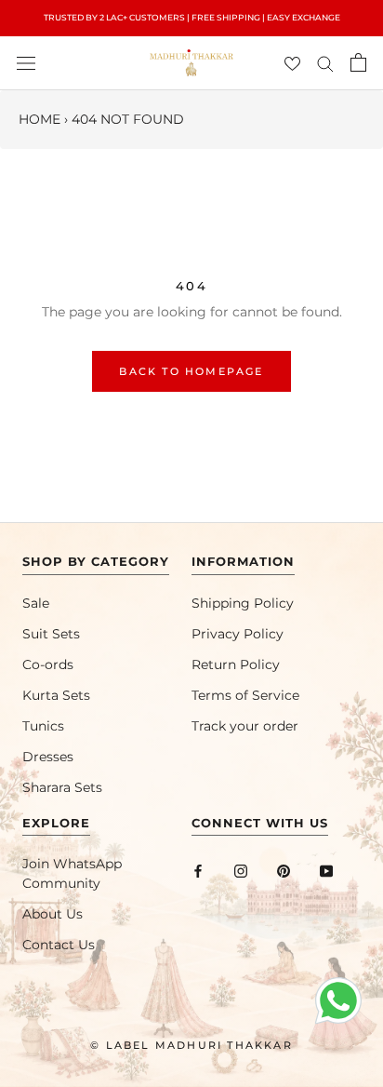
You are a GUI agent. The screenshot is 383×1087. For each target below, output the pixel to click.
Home (39, 119)
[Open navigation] (26, 63)
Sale (35, 603)
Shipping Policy (243, 603)
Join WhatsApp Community (72, 873)
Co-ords (47, 664)
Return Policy (236, 664)
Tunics (43, 726)
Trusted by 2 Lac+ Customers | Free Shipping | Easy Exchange (192, 17)
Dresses (47, 756)
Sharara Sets (62, 787)
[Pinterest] (283, 870)
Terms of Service (245, 695)
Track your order (245, 726)
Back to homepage (191, 371)
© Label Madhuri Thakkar (191, 1045)
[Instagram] (240, 870)
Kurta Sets (56, 695)
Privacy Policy (238, 633)
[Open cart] (358, 62)
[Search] (325, 63)
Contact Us (58, 944)
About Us (52, 914)
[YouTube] (326, 870)
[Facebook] (198, 870)
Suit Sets (51, 633)
